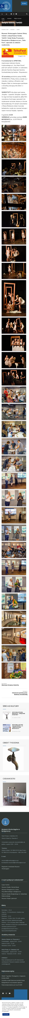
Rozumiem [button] (5, 1014)
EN (6, 14)
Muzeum (9, 18)
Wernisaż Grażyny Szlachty (10, 684)
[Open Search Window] (26, 14)
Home (3, 18)
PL (2, 14)
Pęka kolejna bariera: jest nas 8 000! (12, 985)
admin (18, 29)
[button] (2, 6)
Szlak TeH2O (5, 885)
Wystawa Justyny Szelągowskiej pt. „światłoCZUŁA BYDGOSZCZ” (17, 726)
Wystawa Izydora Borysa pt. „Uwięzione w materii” (18, 713)
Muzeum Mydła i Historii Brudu (10, 887)
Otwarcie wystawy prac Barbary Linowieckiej (19, 693)
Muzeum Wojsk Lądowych (9, 898)
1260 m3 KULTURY (11, 706)
